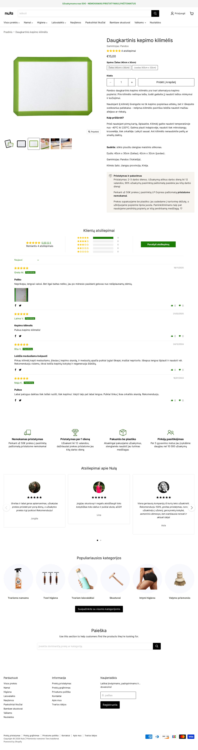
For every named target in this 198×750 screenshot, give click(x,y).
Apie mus (57, 700)
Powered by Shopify (13, 741)
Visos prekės (11, 22)
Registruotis (110, 704)
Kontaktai (56, 696)
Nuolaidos (155, 22)
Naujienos (75, 22)
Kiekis (110, 76)
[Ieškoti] (155, 13)
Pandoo (124, 46)
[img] (21, 268)
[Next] (191, 507)
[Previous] (6, 507)
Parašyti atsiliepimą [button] (158, 244)
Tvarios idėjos (59, 704)
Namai (28, 22)
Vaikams (139, 22)
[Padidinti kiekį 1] (132, 82)
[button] (114, 50)
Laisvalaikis (58, 22)
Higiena (41, 22)
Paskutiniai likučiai (95, 22)
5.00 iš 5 (46, 242)
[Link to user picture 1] (21, 295)
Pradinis (8, 32)
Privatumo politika (61, 692)
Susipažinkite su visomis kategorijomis (99, 609)
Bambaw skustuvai (120, 22)
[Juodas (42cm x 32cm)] (145, 70)
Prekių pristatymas (61, 683)
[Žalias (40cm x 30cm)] (119, 70)
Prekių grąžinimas (61, 687)
